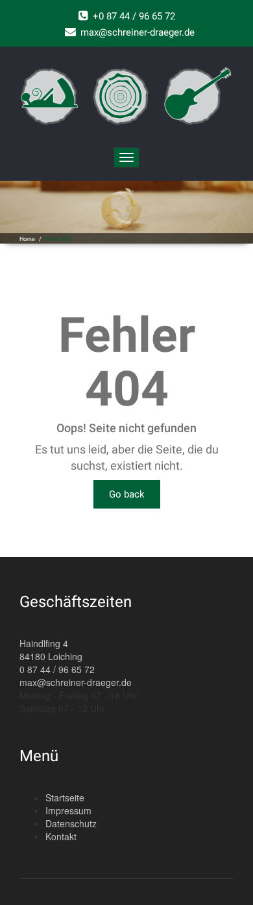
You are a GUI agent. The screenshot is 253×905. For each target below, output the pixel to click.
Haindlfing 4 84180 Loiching (50, 650)
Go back (127, 494)
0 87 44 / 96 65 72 (57, 669)
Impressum (68, 810)
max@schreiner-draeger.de (75, 682)
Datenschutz (71, 823)
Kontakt (61, 836)
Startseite (64, 797)
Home (27, 239)
